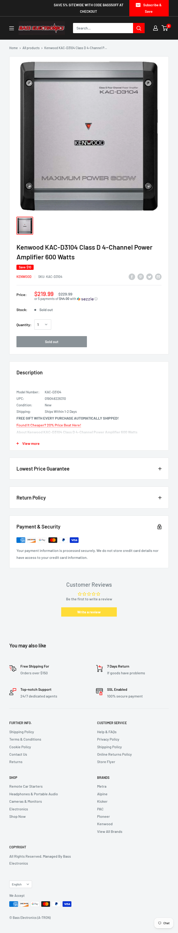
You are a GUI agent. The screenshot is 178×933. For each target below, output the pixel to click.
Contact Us (18, 754)
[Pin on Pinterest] (140, 276)
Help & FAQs (107, 731)
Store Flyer (106, 761)
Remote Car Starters (26, 786)
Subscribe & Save (152, 8)
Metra (101, 786)
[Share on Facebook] (132, 276)
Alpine (102, 794)
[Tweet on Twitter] (149, 276)
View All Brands (109, 831)
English (17, 884)
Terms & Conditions (25, 739)
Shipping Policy (21, 731)
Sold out (51, 341)
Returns (15, 761)
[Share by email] (158, 276)
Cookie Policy (20, 747)
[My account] (155, 28)
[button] (98, 299)
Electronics (18, 809)
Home (13, 48)
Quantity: (24, 324)
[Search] (139, 28)
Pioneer (103, 816)
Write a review (89, 612)
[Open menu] (11, 28)
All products (31, 48)
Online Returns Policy (114, 754)
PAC (100, 809)
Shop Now (17, 816)
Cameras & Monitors (25, 801)
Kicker (102, 801)
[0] (165, 28)
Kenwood (24, 277)
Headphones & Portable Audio (33, 794)
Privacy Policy (108, 739)
